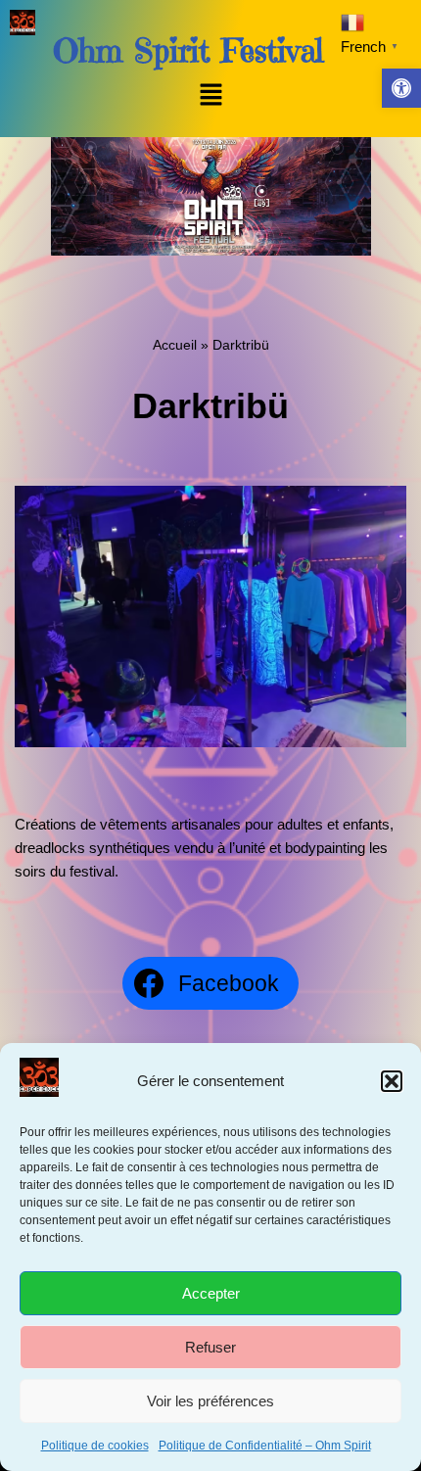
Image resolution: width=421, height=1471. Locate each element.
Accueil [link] (175, 345)
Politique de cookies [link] (95, 1445)
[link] (401, 88)
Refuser (210, 1347)
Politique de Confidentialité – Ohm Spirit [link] (265, 1445)
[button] (391, 1081)
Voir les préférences (210, 1401)
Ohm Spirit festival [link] (188, 50)
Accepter (211, 1293)
